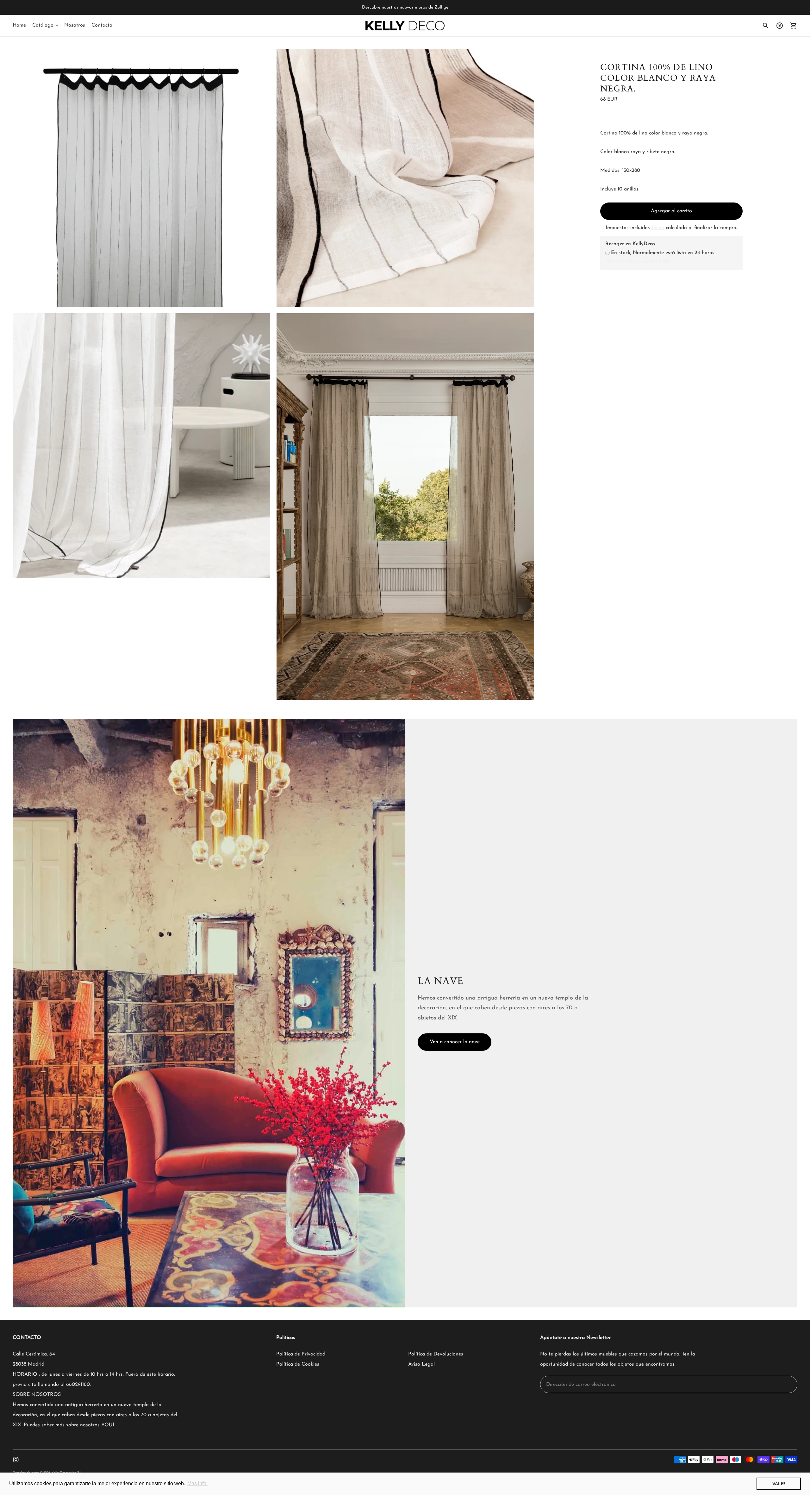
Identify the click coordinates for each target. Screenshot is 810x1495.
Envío (657, 227)
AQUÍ (107, 1425)
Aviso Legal (421, 1364)
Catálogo (42, 25)
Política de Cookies (297, 1364)
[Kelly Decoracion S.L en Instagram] (16, 1459)
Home (19, 25)
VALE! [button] (778, 1483)
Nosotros (74, 25)
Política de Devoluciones (435, 1354)
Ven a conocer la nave (455, 1041)
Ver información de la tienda (637, 261)
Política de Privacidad (300, 1354)
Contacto (101, 25)
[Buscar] (766, 26)
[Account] (780, 26)
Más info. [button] (197, 1483)
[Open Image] (141, 178)
